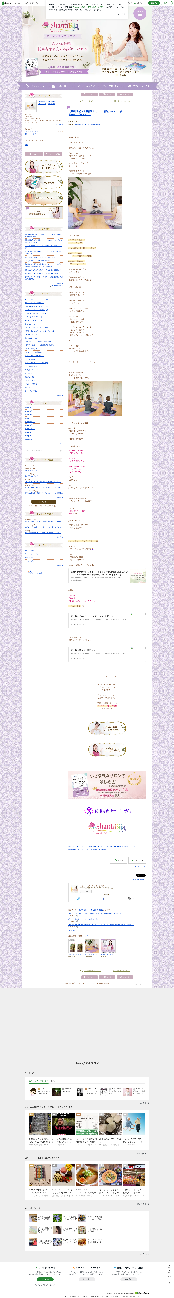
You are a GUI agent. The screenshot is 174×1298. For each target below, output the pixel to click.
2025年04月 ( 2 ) (30, 407)
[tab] (39, 1081)
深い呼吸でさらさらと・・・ (34, 476)
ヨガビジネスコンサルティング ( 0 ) (37, 363)
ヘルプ (147, 1296)
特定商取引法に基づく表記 (132, 1296)
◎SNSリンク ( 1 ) (31, 334)
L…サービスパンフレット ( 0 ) (35, 317)
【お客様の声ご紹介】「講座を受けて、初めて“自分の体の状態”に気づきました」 (96, 914)
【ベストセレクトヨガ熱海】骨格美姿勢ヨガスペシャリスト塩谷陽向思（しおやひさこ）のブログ (44, 521)
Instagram (135, 899)
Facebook (109, 899)
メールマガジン (87, 86)
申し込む (128, 1279)
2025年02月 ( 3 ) (30, 415)
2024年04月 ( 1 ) (30, 432)
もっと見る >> (72, 930)
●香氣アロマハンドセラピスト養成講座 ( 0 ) (39, 342)
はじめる (45, 1279)
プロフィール (42, 104)
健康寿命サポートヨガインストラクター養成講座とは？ (44, 273)
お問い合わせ (84, 1296)
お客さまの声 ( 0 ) (31, 349)
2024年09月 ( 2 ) (30, 425)
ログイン (166, 3)
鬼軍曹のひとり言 (31, 470)
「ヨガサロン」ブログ (32, 554)
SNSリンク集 (29, 561)
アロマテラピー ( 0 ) (31, 380)
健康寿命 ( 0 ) (29, 377)
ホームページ (29, 558)
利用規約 (96, 1296)
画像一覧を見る (57, 285)
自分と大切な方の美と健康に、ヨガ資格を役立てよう (43, 270)
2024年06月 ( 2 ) (30, 429)
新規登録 (154, 3)
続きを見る (59, 124)
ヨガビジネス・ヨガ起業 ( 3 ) (34, 356)
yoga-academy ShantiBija (46, 101)
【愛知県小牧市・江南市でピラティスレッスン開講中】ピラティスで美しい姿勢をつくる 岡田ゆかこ (44, 493)
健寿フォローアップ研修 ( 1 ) (34, 303)
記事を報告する (140, 879)
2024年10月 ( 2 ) (30, 422)
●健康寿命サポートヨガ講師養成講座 (87, 124)
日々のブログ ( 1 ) (31, 391)
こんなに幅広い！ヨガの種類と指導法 (38, 261)
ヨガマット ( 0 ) (30, 373)
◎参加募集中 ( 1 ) (31, 338)
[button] (169, 1281)
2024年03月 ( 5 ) (30, 436)
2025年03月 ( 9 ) (30, 411)
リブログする (139, 860)
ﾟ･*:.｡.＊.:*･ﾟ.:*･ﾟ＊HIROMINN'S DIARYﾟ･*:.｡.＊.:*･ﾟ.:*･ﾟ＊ (44, 482)
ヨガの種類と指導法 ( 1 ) (33, 366)
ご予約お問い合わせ (139, 86)
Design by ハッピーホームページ (141, 984)
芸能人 (53, 1081)
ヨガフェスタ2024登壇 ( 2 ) (34, 352)
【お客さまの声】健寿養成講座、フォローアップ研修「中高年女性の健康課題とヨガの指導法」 (101, 925)
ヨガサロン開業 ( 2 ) (31, 359)
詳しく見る (87, 1279)
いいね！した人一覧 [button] (139, 866)
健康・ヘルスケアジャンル (33, 134)
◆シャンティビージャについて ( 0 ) (37, 299)
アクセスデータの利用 (111, 1296)
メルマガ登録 (29, 550)
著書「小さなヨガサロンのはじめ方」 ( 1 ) (39, 306)
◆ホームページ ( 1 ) (31, 324)
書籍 (61, 86)
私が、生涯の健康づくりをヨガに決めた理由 (83, 919)
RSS (31, 571)
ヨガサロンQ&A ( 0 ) (31, 370)
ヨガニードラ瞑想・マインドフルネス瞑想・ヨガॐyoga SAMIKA (44, 527)
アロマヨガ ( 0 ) (30, 387)
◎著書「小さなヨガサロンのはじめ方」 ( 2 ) (40, 331)
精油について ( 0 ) (31, 384)
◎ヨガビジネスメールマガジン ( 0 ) (37, 327)
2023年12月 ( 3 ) (30, 439)
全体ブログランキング (32, 131)
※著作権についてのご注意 (34, 573)
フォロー (87, 891)
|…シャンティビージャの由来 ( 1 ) (36, 310)
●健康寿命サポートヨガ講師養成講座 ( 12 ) (39, 345)
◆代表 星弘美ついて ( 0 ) (33, 320)
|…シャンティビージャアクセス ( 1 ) (37, 313)
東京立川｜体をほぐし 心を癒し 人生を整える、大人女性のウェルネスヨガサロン (44, 533)
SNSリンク (113, 86)
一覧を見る (59, 283)
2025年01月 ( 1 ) (30, 418)
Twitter (83, 899)
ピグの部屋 (51, 104)
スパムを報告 (71, 1296)
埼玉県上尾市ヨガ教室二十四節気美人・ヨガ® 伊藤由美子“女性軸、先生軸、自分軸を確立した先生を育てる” (44, 487)
